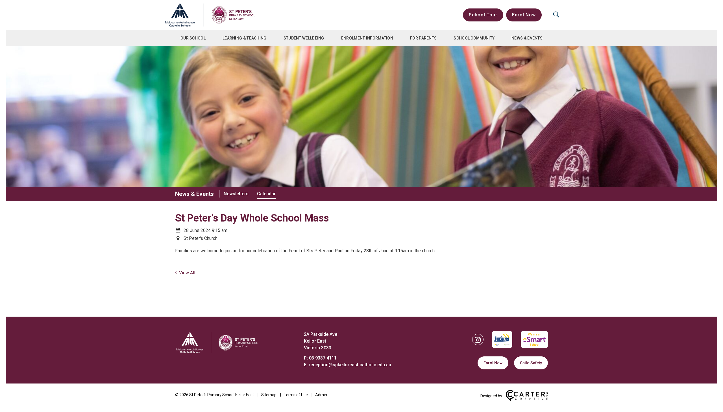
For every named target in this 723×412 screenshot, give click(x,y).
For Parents (423, 38)
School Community (474, 38)
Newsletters (236, 193)
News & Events (527, 38)
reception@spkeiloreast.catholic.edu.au (350, 364)
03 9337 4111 (323, 358)
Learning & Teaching (245, 38)
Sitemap (268, 395)
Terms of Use (296, 395)
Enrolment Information (367, 38)
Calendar (266, 193)
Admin (321, 395)
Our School (193, 38)
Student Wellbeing (304, 38)
